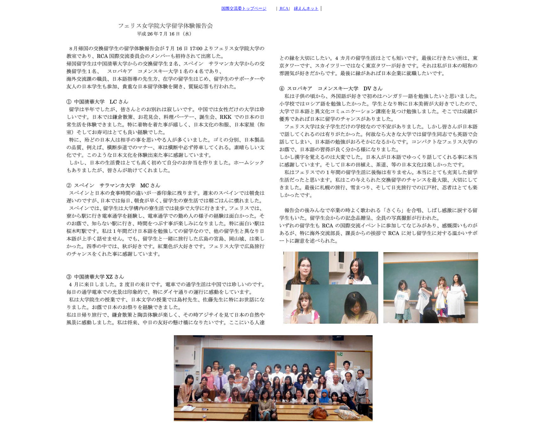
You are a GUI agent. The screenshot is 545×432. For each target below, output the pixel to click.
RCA (284, 8)
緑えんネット (306, 8)
